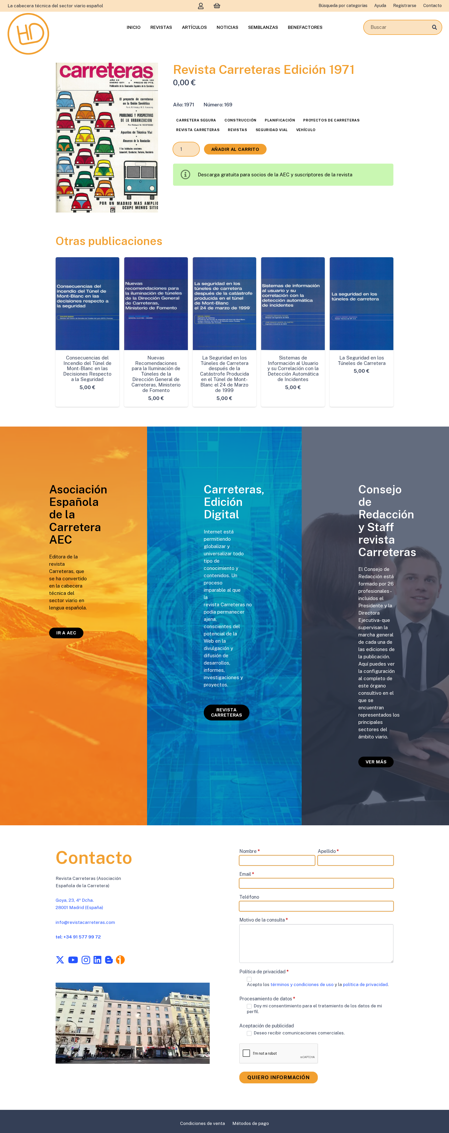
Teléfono (249, 897)
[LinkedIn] (97, 959)
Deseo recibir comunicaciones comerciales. (299, 1032)
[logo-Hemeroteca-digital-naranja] (28, 34)
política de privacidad (365, 984)
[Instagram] (86, 960)
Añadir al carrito (235, 149)
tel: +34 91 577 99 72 (78, 936)
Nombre (249, 851)
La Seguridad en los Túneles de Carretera (362, 360)
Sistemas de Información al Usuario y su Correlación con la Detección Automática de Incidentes (293, 368)
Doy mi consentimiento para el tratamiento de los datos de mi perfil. (314, 1008)
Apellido (328, 851)
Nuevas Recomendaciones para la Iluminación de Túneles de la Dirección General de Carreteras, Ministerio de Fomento (156, 374)
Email (246, 874)
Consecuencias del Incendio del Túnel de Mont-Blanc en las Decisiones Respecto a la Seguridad (87, 368)
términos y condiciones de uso (302, 984)
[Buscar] (434, 27)
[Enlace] (201, 6)
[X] (60, 959)
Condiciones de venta (202, 1123)
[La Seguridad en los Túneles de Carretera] (361, 303)
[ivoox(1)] (120, 959)
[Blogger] (109, 959)
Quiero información (278, 1077)
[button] (148, 72)
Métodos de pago (250, 1123)
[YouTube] (73, 959)
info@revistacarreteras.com (85, 922)
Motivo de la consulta (263, 920)
